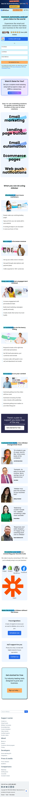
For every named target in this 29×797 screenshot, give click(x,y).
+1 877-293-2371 (12, 784)
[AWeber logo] (5, 10)
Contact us (14, 657)
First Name (4, 46)
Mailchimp (3, 770)
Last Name (4, 51)
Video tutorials (4, 731)
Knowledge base (5, 727)
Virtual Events (4, 723)
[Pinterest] (13, 787)
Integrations (4, 755)
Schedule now (14, 633)
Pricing (3, 747)
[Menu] (26, 10)
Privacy (3, 794)
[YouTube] (6, 787)
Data (7, 794)
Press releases (5, 762)
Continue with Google (14, 39)
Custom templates (5, 729)
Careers (3, 743)
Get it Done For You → (14, 93)
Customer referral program (8, 745)
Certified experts (5, 733)
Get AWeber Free (17, 10)
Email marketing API (6, 753)
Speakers (3, 764)
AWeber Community (6, 725)
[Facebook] (2, 787)
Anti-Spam (12, 794)
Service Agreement (16, 67)
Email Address (5, 56)
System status (5, 735)
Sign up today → (14, 690)
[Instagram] (9, 787)
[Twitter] (4, 787)
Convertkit (3, 774)
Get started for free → (14, 428)
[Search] (26, 711)
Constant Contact (5, 776)
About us (3, 741)
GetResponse (4, 772)
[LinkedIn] (11, 787)
